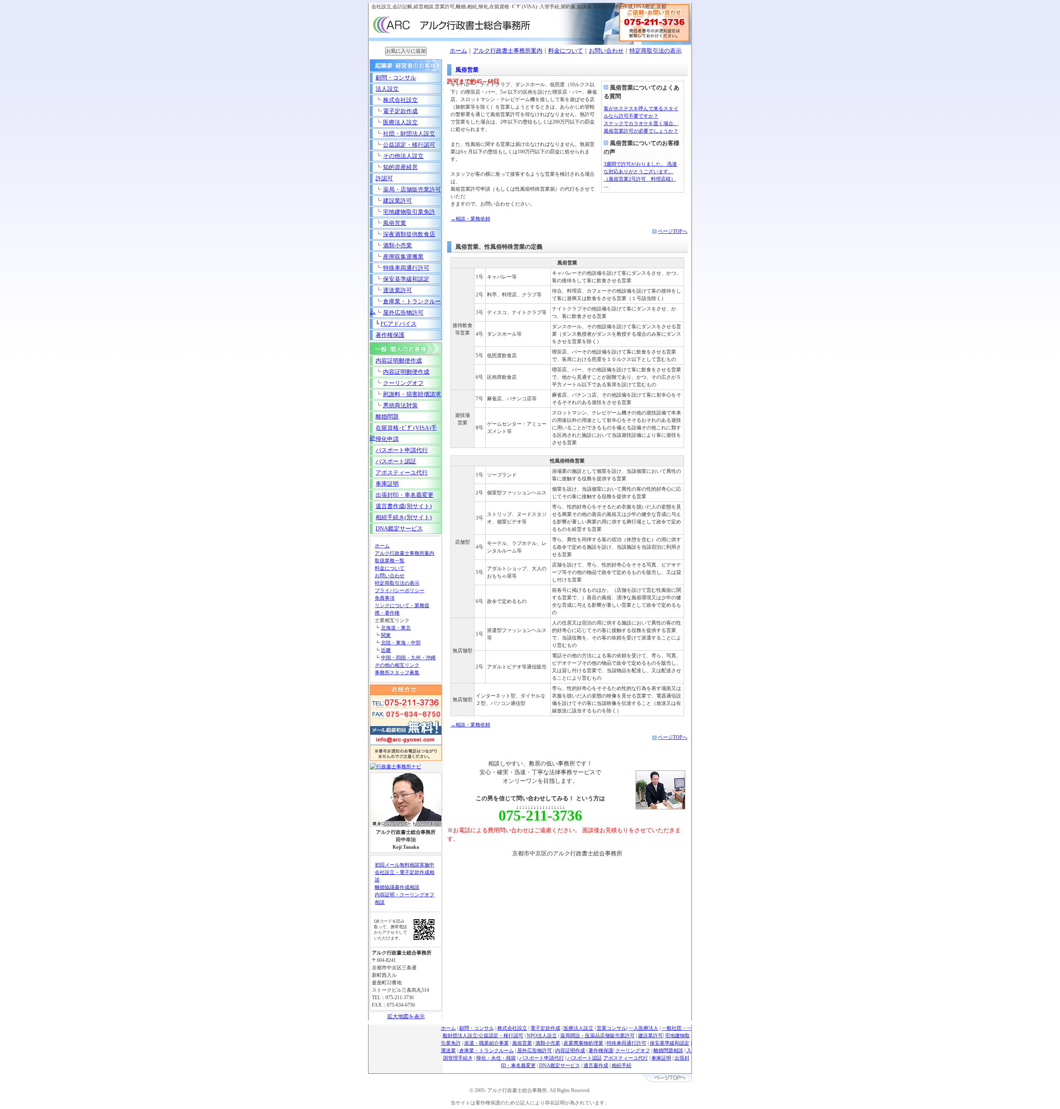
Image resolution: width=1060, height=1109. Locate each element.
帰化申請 (387, 439)
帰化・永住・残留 (496, 1058)
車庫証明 (387, 484)
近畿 (386, 650)
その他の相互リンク (397, 665)
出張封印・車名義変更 (405, 495)
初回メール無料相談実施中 (404, 865)
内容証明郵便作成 (399, 361)
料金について (565, 51)
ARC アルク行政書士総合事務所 (455, 22)
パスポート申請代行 (402, 450)
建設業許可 (397, 201)
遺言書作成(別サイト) (404, 506)
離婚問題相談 (668, 1050)
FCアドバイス (399, 324)
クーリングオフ (403, 383)
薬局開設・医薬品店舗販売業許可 (597, 1036)
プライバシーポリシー (399, 590)
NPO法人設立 (542, 1036)
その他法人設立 (403, 156)
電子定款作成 (400, 111)
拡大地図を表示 (406, 1016)
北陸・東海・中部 (401, 643)
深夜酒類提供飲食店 (409, 234)
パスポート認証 (396, 461)
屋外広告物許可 (403, 313)
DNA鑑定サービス (399, 528)
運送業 (448, 1050)
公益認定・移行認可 (409, 145)
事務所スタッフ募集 (397, 673)
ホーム (458, 51)
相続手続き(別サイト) (404, 517)
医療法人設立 (400, 122)
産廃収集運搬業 (403, 257)
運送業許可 (397, 290)
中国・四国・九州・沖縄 (408, 658)
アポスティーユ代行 (402, 473)
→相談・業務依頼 (470, 219)
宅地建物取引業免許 (409, 212)
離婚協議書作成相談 (397, 887)
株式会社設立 (400, 100)
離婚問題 (387, 417)
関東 (386, 635)
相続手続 (621, 1065)
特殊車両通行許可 (406, 268)
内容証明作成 (570, 1050)
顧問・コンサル (396, 78)
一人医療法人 (643, 1028)
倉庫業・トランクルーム (486, 1050)
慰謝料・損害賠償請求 (412, 394)
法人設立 (387, 89)
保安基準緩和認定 (406, 279)
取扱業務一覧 (390, 561)
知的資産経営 (400, 167)
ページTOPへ (672, 231)
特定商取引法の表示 (655, 51)
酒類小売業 (397, 245)
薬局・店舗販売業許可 (412, 189)
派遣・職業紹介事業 (486, 1043)
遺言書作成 (595, 1065)
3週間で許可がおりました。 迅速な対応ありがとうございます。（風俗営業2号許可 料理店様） (640, 171)
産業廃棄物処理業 (583, 1043)
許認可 (384, 178)
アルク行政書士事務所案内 (507, 51)
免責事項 (385, 598)
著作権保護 (390, 335)
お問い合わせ (606, 51)
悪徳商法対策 (400, 405)
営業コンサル (611, 1028)
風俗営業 (394, 223)
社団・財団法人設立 (409, 134)
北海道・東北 (396, 628)
